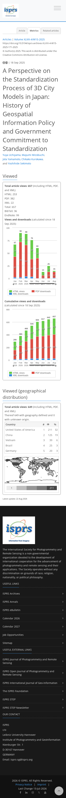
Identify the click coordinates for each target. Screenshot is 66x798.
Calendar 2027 (11, 626)
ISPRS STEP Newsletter (16, 707)
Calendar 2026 (11, 618)
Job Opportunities (13, 634)
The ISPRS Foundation (15, 691)
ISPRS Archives (11, 593)
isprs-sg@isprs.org (22, 759)
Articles (7, 39)
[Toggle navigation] (57, 8)
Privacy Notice (23, 784)
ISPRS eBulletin (11, 610)
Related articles (51, 30)
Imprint (41, 784)
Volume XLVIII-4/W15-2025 (29, 39)
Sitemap (7, 643)
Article (22, 30)
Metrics (34, 30)
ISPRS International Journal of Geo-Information (30, 683)
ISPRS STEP (9, 699)
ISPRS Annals (10, 601)
